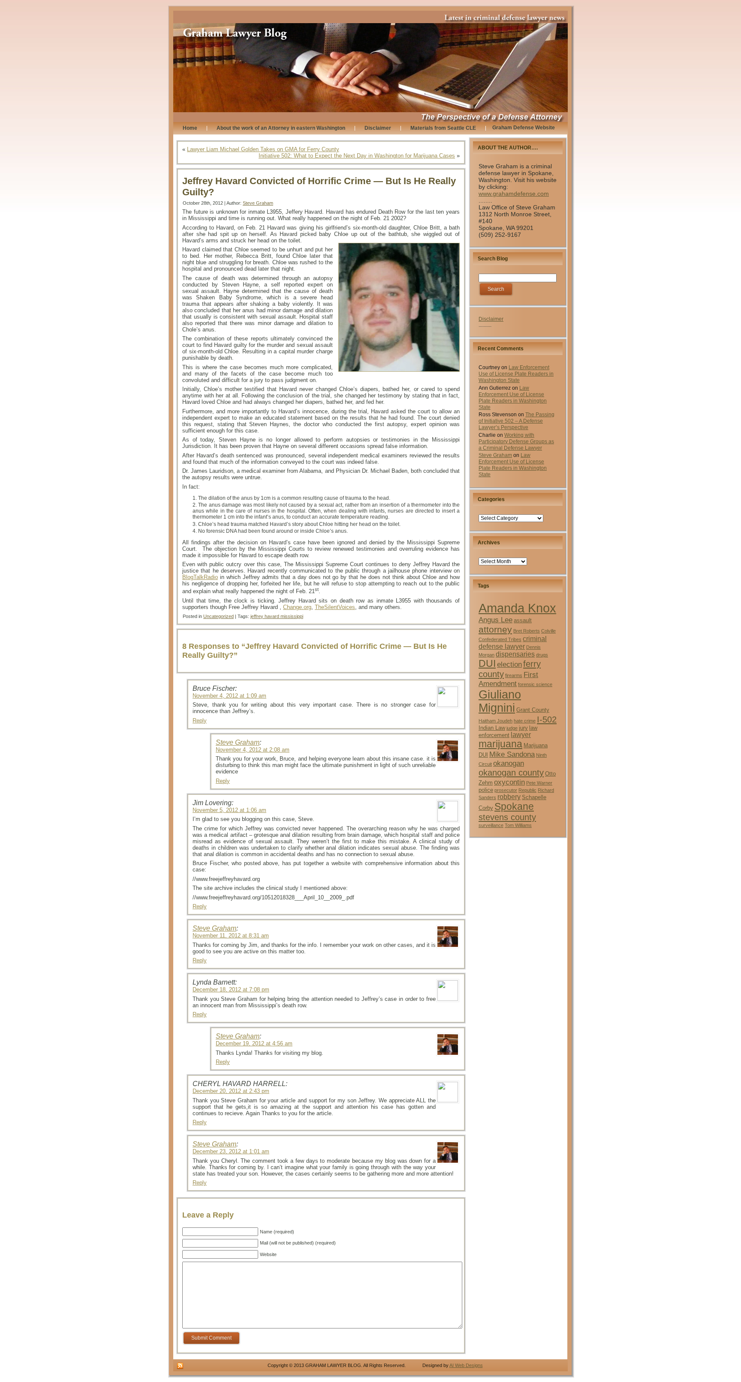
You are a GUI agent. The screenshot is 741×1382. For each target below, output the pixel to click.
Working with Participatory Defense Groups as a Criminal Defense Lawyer (516, 441)
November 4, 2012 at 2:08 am (252, 749)
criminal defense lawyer (513, 642)
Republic (527, 790)
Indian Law (492, 728)
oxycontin (509, 782)
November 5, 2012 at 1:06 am (229, 810)
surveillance (491, 825)
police (486, 790)
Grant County (532, 710)
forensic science (535, 684)
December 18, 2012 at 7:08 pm (231, 989)
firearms (513, 675)
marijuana (500, 744)
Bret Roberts (526, 630)
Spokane (514, 806)
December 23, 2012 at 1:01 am (231, 1151)
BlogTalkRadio (200, 577)
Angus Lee (495, 619)
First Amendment (508, 679)
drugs (542, 654)
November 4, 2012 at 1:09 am (229, 695)
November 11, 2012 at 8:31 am (231, 935)
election (509, 664)
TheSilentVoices (335, 607)
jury (523, 728)
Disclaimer (491, 319)
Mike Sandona (512, 754)
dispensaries (515, 654)
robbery (509, 796)
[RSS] (180, 1366)
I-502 (547, 719)
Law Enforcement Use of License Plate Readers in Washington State (516, 373)
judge (512, 728)
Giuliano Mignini (500, 701)
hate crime (525, 720)
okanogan (508, 763)
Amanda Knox (517, 608)
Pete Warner (539, 782)
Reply (200, 720)
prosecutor (505, 790)
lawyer (521, 734)
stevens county (507, 817)
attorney (495, 629)
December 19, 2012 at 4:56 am (254, 1043)
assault (523, 620)
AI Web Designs (466, 1365)
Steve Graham (258, 203)
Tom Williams (518, 825)
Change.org (297, 607)
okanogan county (511, 772)
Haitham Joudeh (495, 720)
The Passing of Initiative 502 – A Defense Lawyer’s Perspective (516, 421)
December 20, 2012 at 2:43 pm (231, 1091)
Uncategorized (218, 616)
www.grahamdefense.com (514, 193)
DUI (487, 663)
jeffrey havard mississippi (276, 616)
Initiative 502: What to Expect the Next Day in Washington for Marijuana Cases (357, 155)
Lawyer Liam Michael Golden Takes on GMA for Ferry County (263, 149)
